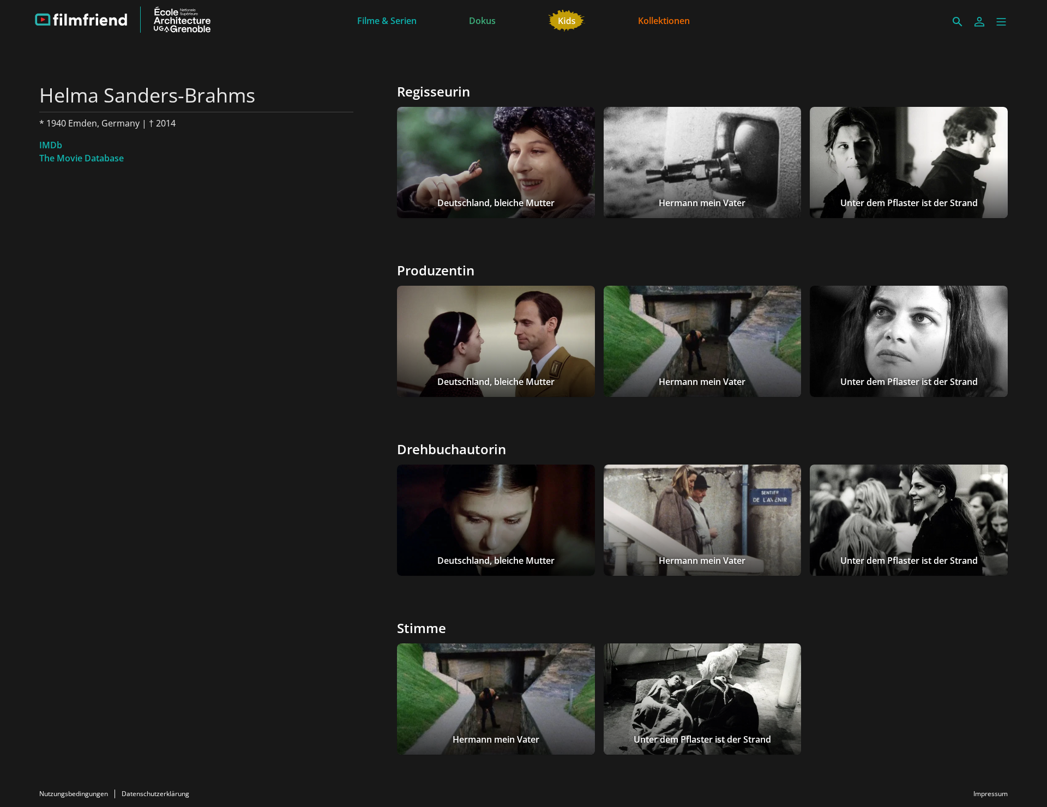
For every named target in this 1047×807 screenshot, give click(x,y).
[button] (1001, 22)
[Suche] (957, 22)
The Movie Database (81, 158)
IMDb (50, 145)
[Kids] (567, 19)
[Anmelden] (979, 22)
